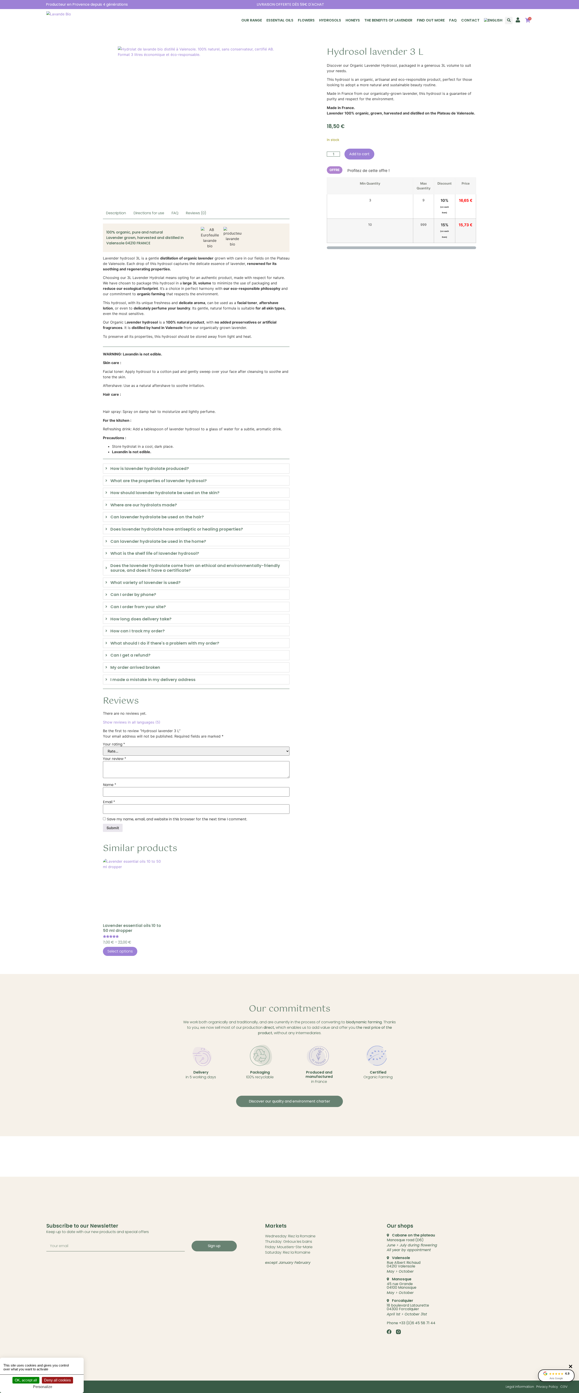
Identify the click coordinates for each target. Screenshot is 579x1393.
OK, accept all (26, 1380)
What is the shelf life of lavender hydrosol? (154, 553)
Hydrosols (330, 20)
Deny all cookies (57, 1380)
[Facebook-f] (389, 1331)
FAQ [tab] (175, 213)
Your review (114, 759)
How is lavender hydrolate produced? (149, 468)
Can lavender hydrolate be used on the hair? (157, 516)
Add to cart (359, 154)
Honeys (353, 20)
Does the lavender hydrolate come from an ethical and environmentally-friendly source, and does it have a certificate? (195, 568)
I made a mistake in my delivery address (152, 679)
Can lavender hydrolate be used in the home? (158, 541)
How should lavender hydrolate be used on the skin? (164, 492)
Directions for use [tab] (149, 213)
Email (109, 802)
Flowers (306, 20)
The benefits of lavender (388, 20)
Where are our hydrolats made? (143, 504)
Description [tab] (116, 213)
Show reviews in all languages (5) (131, 722)
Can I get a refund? (130, 655)
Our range (251, 20)
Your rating (114, 744)
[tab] (196, 468)
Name (109, 785)
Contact (470, 20)
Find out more (431, 20)
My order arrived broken (135, 667)
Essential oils (279, 20)
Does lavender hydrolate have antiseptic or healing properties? (176, 529)
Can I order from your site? (138, 606)
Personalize (42, 1387)
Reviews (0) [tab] (196, 213)
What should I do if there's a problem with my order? (164, 643)
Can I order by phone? (133, 594)
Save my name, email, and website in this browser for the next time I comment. (177, 819)
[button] (509, 20)
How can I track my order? (137, 631)
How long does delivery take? (140, 619)
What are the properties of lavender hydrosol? (158, 480)
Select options (120, 951)
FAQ (453, 20)
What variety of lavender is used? (145, 582)
